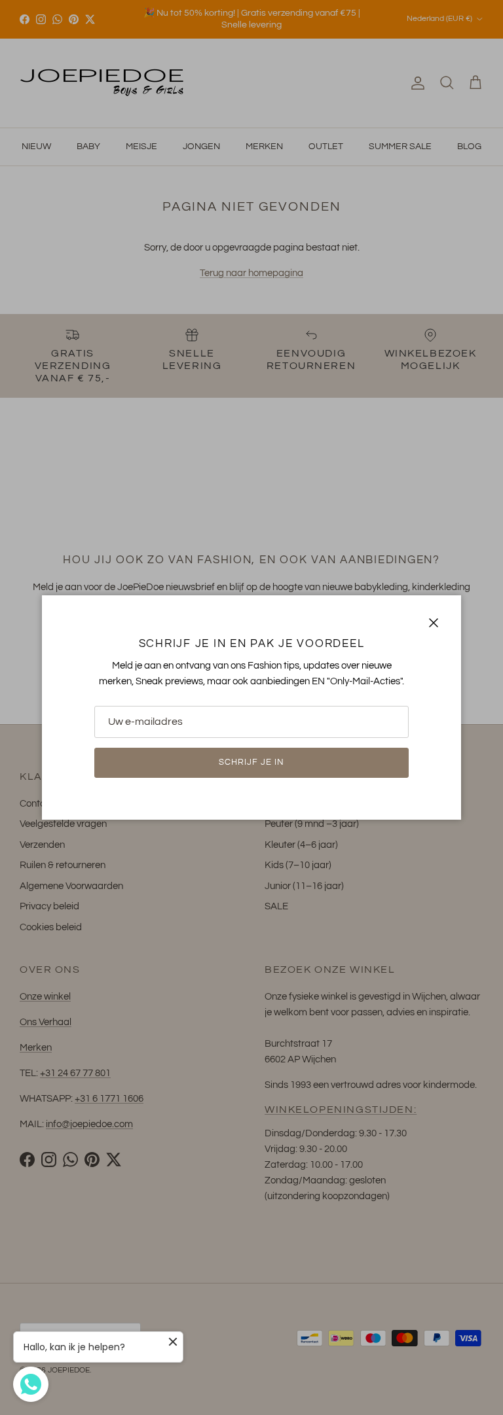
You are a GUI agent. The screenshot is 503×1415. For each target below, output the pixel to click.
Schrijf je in (252, 762)
